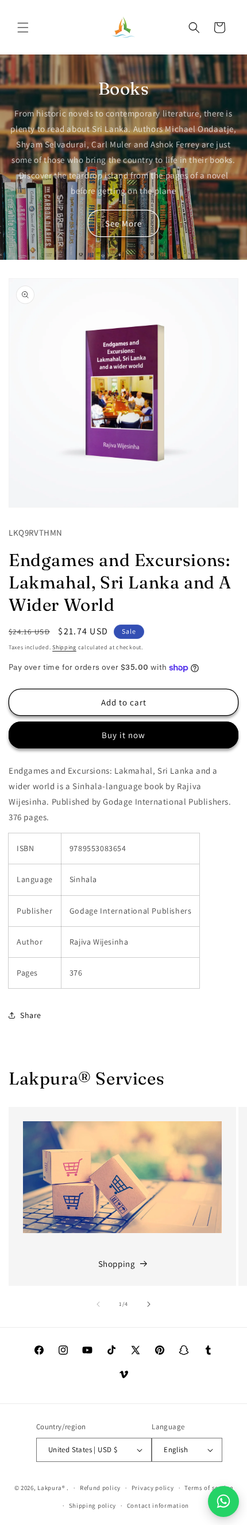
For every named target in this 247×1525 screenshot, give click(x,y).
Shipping (64, 647)
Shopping (117, 1263)
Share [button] (30, 1015)
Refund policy (100, 1488)
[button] (23, 27)
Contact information (158, 1505)
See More (123, 223)
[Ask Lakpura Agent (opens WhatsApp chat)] (223, 1501)
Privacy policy (153, 1488)
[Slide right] (148, 1304)
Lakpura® (51, 1488)
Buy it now (123, 735)
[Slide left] (98, 1304)
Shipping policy (93, 1505)
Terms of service (208, 1488)
